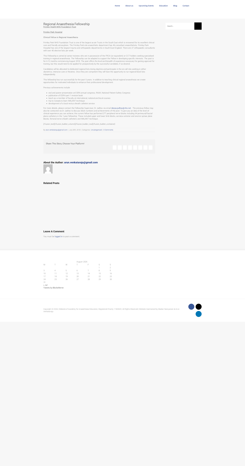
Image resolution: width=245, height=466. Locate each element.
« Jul (45, 285)
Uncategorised (96, 130)
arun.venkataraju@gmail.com (57, 130)
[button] (195, 5)
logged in (58, 236)
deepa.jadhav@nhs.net (121, 108)
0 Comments (108, 130)
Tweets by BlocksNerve (53, 288)
